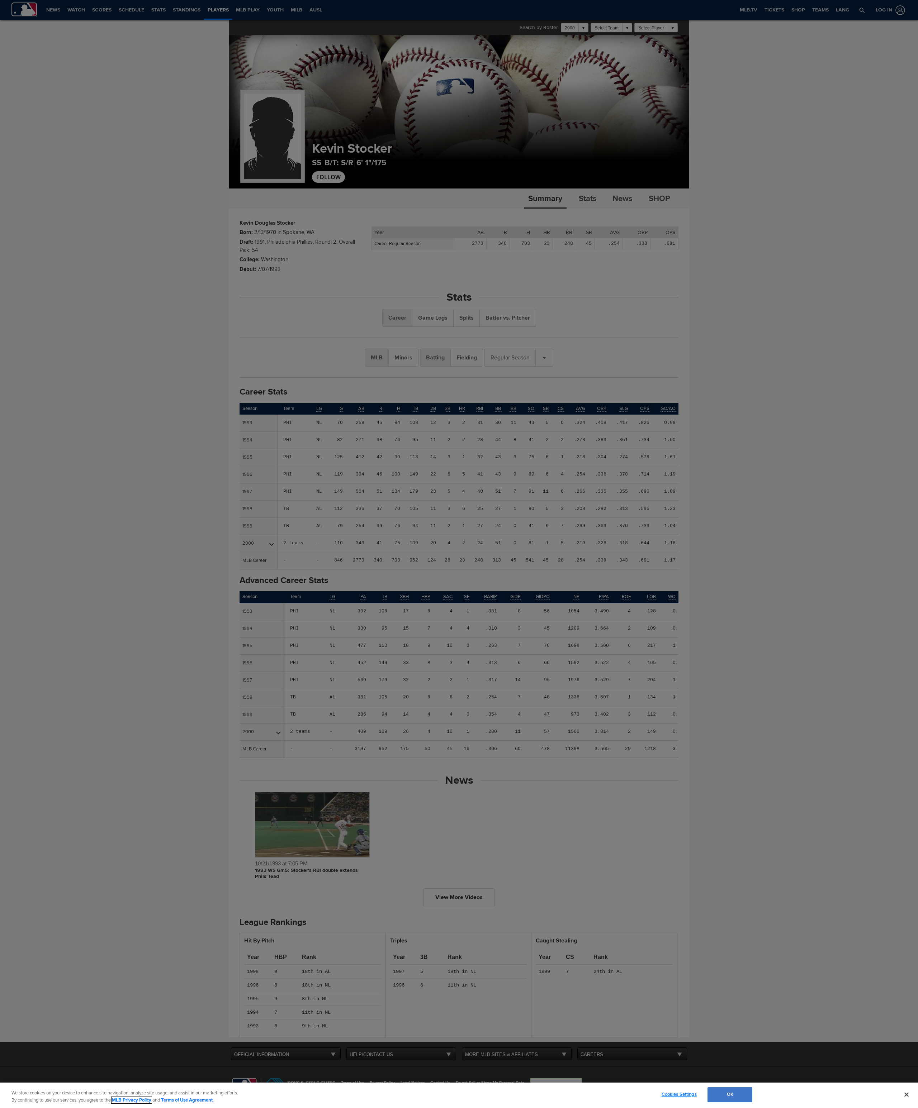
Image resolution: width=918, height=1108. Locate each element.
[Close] (906, 1094)
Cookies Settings (679, 1094)
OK (730, 1094)
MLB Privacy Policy (131, 1100)
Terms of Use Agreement (187, 1100)
